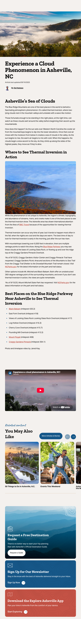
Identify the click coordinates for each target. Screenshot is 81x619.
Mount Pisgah (15, 337)
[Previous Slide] (67, 436)
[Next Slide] (73, 436)
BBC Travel (24, 225)
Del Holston (18, 88)
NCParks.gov (11, 267)
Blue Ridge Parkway (51, 247)
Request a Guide (16, 553)
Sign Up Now (14, 583)
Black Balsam (15, 309)
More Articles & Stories (51, 436)
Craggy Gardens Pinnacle (20, 342)
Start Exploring (15, 612)
